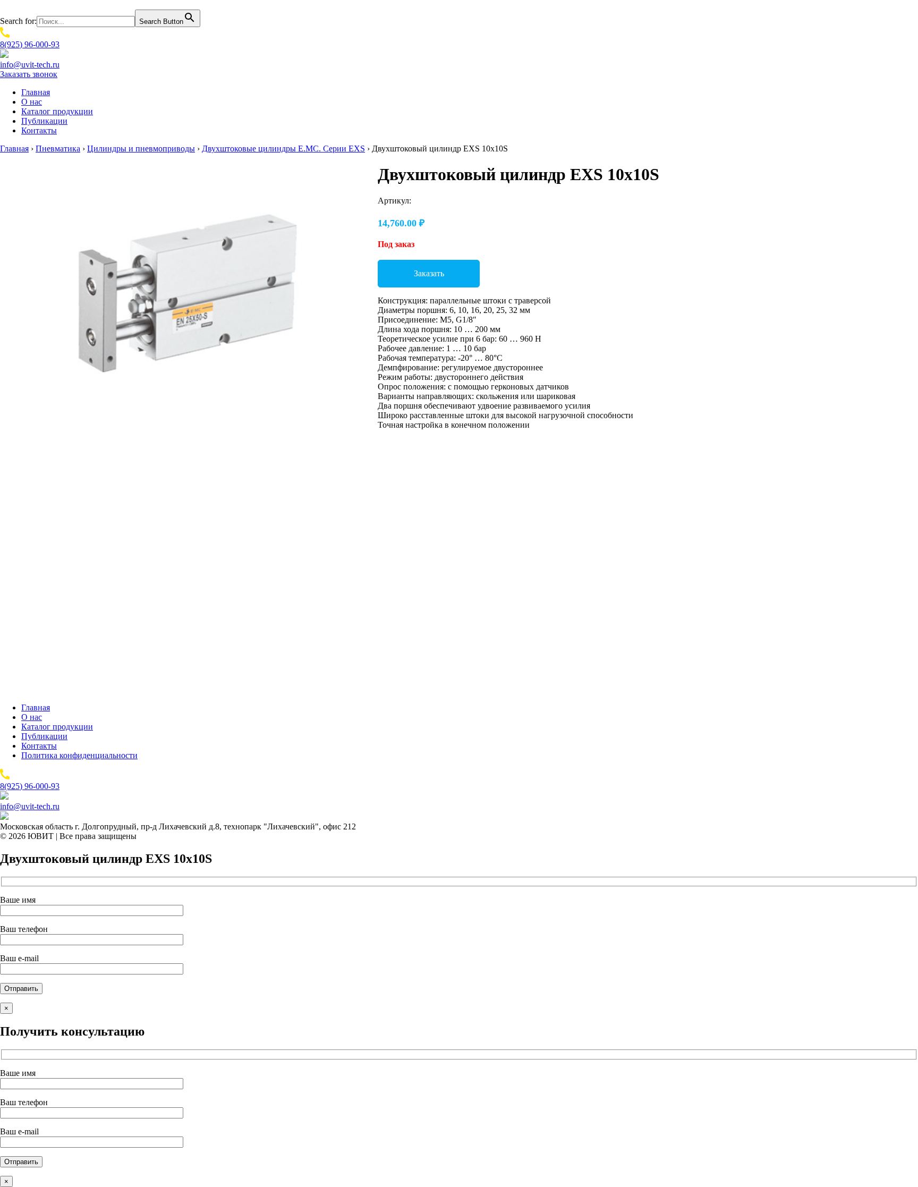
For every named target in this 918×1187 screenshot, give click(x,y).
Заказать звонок (28, 74)
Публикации (44, 120)
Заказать (429, 273)
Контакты (39, 130)
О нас (31, 101)
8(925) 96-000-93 (30, 44)
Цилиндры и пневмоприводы (141, 148)
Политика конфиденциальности (79, 755)
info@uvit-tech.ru (30, 64)
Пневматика (58, 148)
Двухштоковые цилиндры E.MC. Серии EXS (283, 148)
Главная (35, 92)
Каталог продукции (57, 111)
